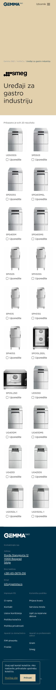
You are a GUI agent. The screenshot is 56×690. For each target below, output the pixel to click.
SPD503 (36, 155)
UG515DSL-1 (38, 512)
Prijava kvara (36, 600)
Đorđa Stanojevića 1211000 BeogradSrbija (16, 559)
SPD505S (11, 195)
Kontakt (8, 607)
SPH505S (37, 274)
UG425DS (37, 472)
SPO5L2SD (11, 393)
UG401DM (11, 432)
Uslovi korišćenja (13, 613)
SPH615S (10, 353)
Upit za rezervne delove (37, 614)
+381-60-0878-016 (15, 573)
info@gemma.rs (13, 584)
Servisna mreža (37, 607)
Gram (32, 643)
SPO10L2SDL (38, 353)
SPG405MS (37, 234)
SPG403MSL (38, 195)
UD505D (36, 393)
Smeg (32, 649)
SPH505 (10, 274)
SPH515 (10, 314)
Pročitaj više (11, 678)
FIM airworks (10, 640)
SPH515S (36, 314)
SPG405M (11, 234)
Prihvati (28, 678)
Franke (7, 647)
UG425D (10, 472)
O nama (8, 600)
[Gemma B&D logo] (13, 4)
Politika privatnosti (14, 626)
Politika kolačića (12, 619)
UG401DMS (37, 432)
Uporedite (15, 159)
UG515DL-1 (11, 512)
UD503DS (11, 155)
